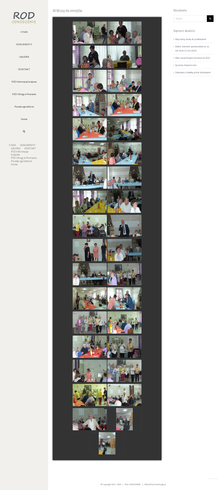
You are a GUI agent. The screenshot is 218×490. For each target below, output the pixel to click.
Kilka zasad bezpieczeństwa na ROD (192, 57)
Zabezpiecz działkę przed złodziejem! (193, 72)
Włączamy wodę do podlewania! (190, 39)
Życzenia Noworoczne (185, 65)
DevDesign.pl (160, 484)
